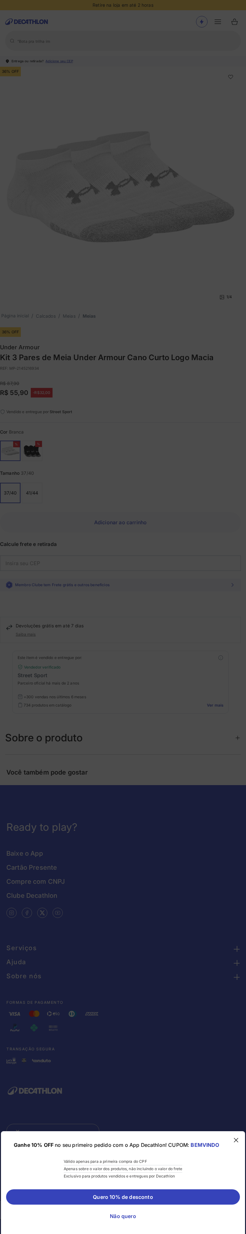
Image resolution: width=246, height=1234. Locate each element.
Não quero (123, 1216)
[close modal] (236, 1140)
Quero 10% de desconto (123, 1197)
